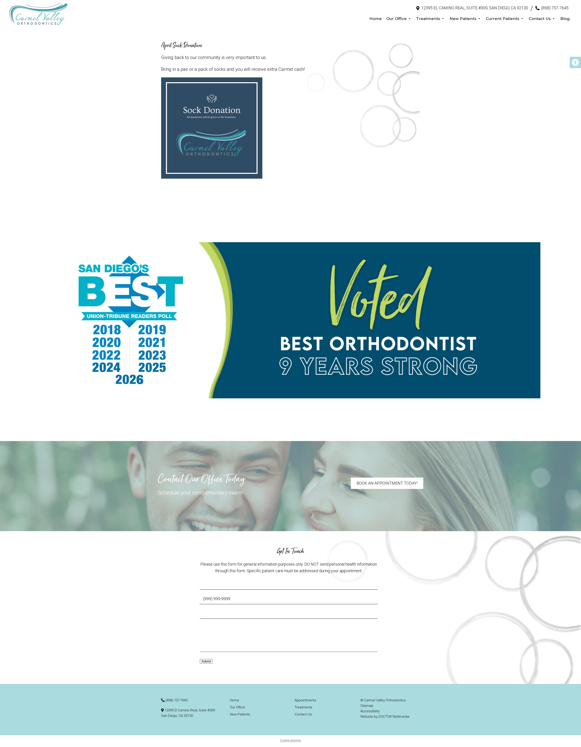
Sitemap (366, 706)
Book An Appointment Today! (387, 483)
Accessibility (370, 711)
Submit (206, 661)
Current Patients (502, 18)
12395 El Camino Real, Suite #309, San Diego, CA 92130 (474, 7)
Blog (565, 18)
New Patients (463, 18)
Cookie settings (290, 740)
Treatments (428, 18)
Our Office (396, 18)
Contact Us (540, 18)
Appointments (305, 700)
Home (375, 18)
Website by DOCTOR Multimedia (384, 717)
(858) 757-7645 (555, 7)
